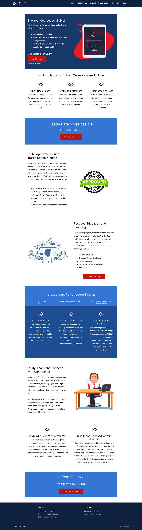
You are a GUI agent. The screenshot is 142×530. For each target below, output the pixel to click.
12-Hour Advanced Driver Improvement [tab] (101, 302)
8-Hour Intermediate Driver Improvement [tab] (69, 302)
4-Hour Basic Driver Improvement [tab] (39, 302)
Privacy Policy (124, 526)
